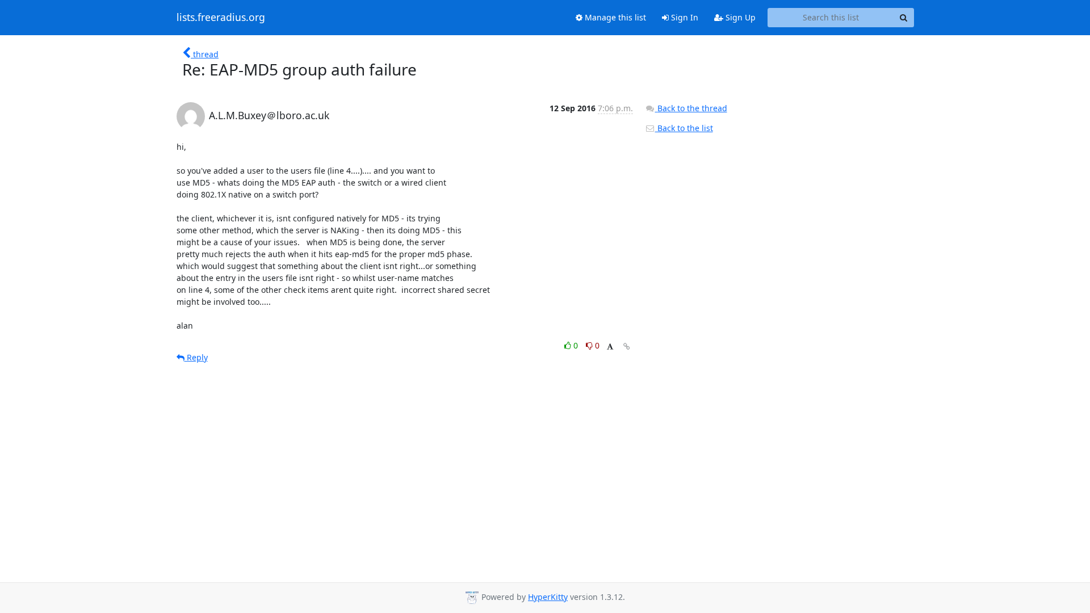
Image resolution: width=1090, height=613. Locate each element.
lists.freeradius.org (221, 17)
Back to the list (684, 128)
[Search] (904, 17)
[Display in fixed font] (610, 347)
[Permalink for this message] (627, 346)
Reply (196, 357)
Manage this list (614, 17)
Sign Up (739, 17)
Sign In (683, 17)
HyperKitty (548, 596)
